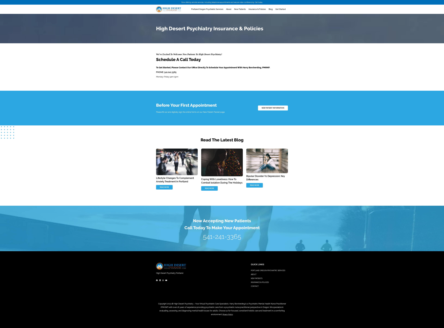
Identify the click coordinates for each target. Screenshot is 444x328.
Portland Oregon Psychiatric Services (207, 9)
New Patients (240, 9)
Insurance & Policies (257, 9)
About (228, 9)
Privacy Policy (228, 314)
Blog (271, 9)
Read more (164, 187)
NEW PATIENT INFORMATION (273, 108)
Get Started (280, 9)
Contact (255, 286)
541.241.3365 (170, 72)
